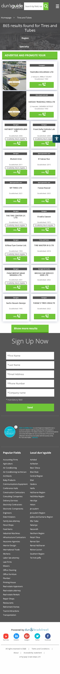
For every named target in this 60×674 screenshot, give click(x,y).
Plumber (6, 578)
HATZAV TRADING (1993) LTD (41, 102)
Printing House (9, 582)
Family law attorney (11, 521)
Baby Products (9, 480)
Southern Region (37, 553)
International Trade (11, 549)
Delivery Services (10, 500)
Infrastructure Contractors (14, 537)
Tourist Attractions (11, 611)
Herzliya (33, 500)
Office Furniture (9, 574)
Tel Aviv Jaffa (35, 557)
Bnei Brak (34, 472)
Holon (32, 504)
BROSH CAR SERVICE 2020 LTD (44, 274)
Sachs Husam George (16, 303)
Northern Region (37, 533)
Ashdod (33, 459)
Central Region (36, 476)
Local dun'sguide (40, 452)
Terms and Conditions (41, 648)
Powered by (18, 629)
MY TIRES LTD (16, 188)
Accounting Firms (10, 459)
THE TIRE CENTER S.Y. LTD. (16, 217)
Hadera (33, 484)
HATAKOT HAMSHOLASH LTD (15, 130)
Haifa (32, 488)
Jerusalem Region (37, 512)
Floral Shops (8, 525)
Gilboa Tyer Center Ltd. (15, 245)
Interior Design (9, 545)
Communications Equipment (15, 484)
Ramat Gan (35, 541)
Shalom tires (16, 159)
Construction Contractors (14, 492)
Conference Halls (10, 488)
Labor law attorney (11, 557)
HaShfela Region (37, 496)
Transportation (9, 615)
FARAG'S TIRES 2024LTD (44, 303)
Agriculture (8, 463)
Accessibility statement (33, 652)
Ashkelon (34, 463)
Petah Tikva (35, 537)
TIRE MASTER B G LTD (44, 245)
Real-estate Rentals (11, 594)
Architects (7, 476)
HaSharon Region (37, 492)
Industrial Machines (11, 533)
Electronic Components (13, 508)
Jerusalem (34, 508)
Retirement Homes (11, 606)
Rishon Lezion (36, 549)
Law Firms (7, 562)
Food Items (7, 529)
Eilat (32, 480)
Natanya (33, 525)
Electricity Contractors (12, 504)
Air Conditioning (10, 467)
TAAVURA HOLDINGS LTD (41, 72)
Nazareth (34, 529)
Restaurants (8, 602)
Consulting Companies (13, 496)
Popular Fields (12, 452)
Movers (6, 566)
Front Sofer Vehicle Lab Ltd (44, 130)
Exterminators (9, 516)
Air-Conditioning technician (14, 472)
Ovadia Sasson (44, 217)
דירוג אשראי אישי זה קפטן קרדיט (30, 657)
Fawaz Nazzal (44, 188)
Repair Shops (8, 598)
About (16, 652)
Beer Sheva (35, 467)
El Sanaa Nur (44, 159)
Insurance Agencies (11, 541)
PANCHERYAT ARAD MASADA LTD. (16, 274)
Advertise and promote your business (25, 57)
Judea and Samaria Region (41, 516)
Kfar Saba (34, 521)
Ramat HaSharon (37, 545)
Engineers (7, 512)
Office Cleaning (9, 570)
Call (40, 85)
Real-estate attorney (12, 590)
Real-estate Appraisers (13, 586)
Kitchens (6, 553)
